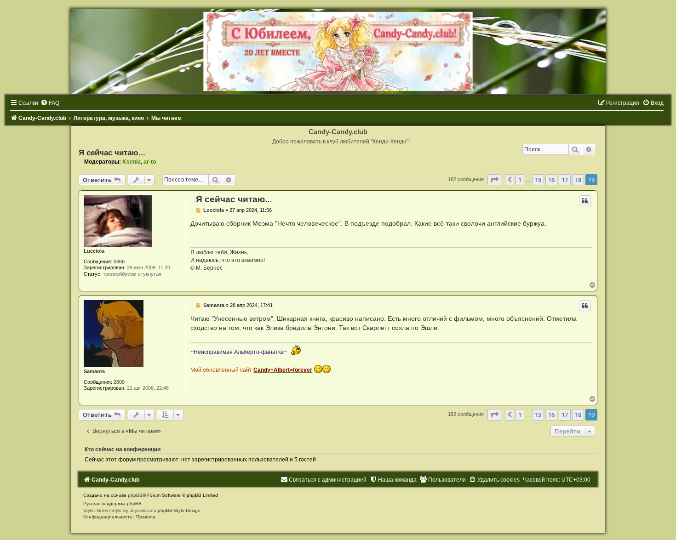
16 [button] (551, 180)
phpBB (135, 495)
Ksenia (131, 162)
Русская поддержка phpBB (112, 503)
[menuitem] (49, 103)
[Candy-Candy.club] (338, 51)
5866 (119, 261)
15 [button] (538, 180)
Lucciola (94, 251)
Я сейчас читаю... (112, 152)
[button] (494, 179)
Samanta (94, 371)
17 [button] (564, 180)
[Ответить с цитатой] (585, 200)
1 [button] (519, 180)
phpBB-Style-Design (179, 510)
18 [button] (578, 180)
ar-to (149, 162)
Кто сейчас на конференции (122, 449)
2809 (119, 382)
